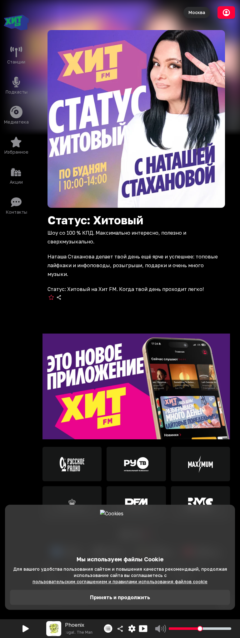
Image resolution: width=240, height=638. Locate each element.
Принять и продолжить (120, 597)
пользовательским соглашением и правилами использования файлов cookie (120, 581)
